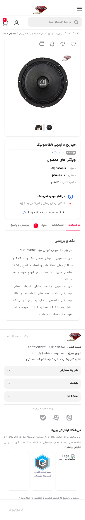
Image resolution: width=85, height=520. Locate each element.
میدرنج (22, 33)
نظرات (41, 225)
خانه (77, 33)
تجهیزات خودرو (55, 33)
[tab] (73, 226)
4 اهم (55, 182)
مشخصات (57, 225)
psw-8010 (58, 175)
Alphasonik (58, 168)
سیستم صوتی (36, 33)
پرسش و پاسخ (19, 225)
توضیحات (74, 225)
